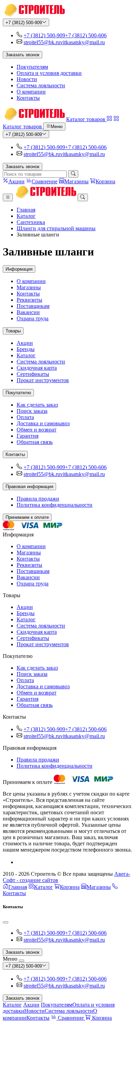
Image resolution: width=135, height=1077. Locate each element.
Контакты (28, 98)
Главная (26, 210)
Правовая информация (29, 486)
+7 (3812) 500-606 (86, 35)
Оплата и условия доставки (49, 73)
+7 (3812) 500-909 (24, 22)
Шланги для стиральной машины (56, 228)
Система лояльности (41, 85)
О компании (31, 92)
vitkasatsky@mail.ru (82, 42)
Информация (19, 269)
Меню (57, 126)
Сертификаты (33, 374)
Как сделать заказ (37, 405)
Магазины (29, 287)
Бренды (26, 349)
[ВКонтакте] (19, 862)
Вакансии (28, 312)
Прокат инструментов (43, 380)
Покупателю (18, 392)
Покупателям (32, 67)
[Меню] (8, 197)
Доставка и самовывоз (43, 423)
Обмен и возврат (36, 430)
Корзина (70, 887)
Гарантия (27, 436)
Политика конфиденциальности (54, 505)
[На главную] (34, 15)
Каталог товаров (86, 119)
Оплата (25, 417)
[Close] (5, 922)
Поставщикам (33, 306)
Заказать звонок (22, 54)
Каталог (26, 216)
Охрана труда (32, 318)
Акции (25, 343)
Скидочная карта (37, 368)
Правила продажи (38, 499)
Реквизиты (29, 300)
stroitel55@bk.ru (42, 42)
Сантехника (31, 222)
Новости (27, 79)
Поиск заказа (32, 411)
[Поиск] (73, 174)
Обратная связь (35, 442)
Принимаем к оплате (27, 517)
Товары (13, 330)
